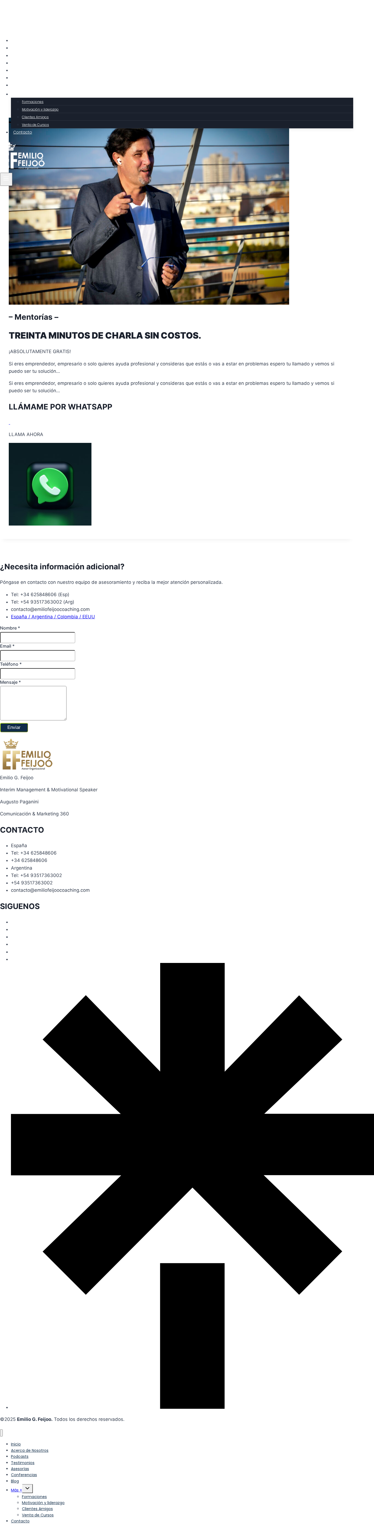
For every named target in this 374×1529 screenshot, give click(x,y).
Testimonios (25, 63)
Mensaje (10, 682)
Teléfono (11, 664)
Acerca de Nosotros (32, 48)
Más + (16, 1490)
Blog (17, 85)
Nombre (10, 628)
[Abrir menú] (6, 179)
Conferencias (26, 77)
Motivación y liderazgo (40, 109)
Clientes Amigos (35, 117)
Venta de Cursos (35, 124)
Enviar (14, 727)
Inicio (18, 40)
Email (7, 646)
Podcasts (22, 55)
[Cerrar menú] (1, 1433)
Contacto (22, 132)
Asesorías (23, 70)
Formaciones (33, 101)
